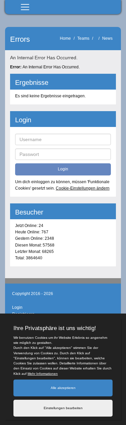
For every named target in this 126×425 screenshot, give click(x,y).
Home (65, 38)
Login (17, 307)
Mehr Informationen (43, 373)
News (107, 38)
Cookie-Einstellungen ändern (83, 188)
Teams (83, 38)
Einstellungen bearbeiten (63, 408)
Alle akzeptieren (63, 388)
